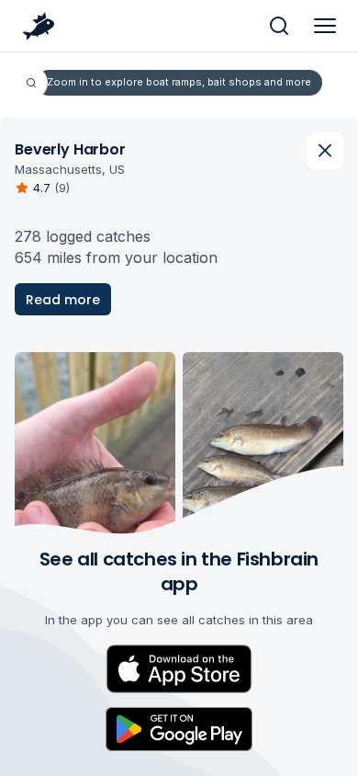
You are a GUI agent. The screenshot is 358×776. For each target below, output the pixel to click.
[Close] (325, 150)
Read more (63, 300)
